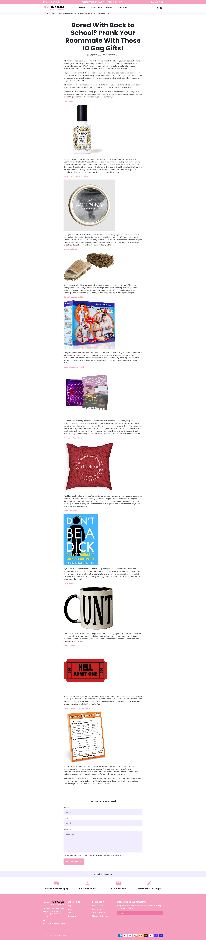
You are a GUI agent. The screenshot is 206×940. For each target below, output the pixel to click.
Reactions (72, 916)
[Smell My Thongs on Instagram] (49, 2)
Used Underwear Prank (74, 367)
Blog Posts (51, 13)
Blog (69, 905)
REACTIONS (122, 8)
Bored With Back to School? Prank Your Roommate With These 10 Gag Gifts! (83, 13)
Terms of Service (99, 912)
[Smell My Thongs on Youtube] (51, 2)
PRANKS (83, 8)
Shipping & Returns (100, 916)
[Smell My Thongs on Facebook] (44, 2)
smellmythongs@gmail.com (55, 922)
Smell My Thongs (60, 935)
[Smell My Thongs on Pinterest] (46, 2)
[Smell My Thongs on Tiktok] (54, 2)
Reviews (71, 912)
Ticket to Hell (69, 645)
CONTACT (110, 8)
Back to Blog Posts (103, 874)
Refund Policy (98, 909)
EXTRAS (93, 8)
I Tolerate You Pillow (73, 438)
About (70, 909)
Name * (67, 807)
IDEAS (100, 8)
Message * (68, 829)
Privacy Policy (98, 905)
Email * (66, 818)
